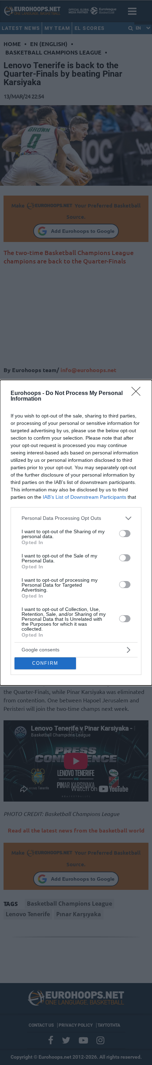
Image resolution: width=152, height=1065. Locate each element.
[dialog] (76, 532)
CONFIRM (45, 663)
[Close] (138, 393)
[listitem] (76, 518)
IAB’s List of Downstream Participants (84, 497)
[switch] (124, 533)
